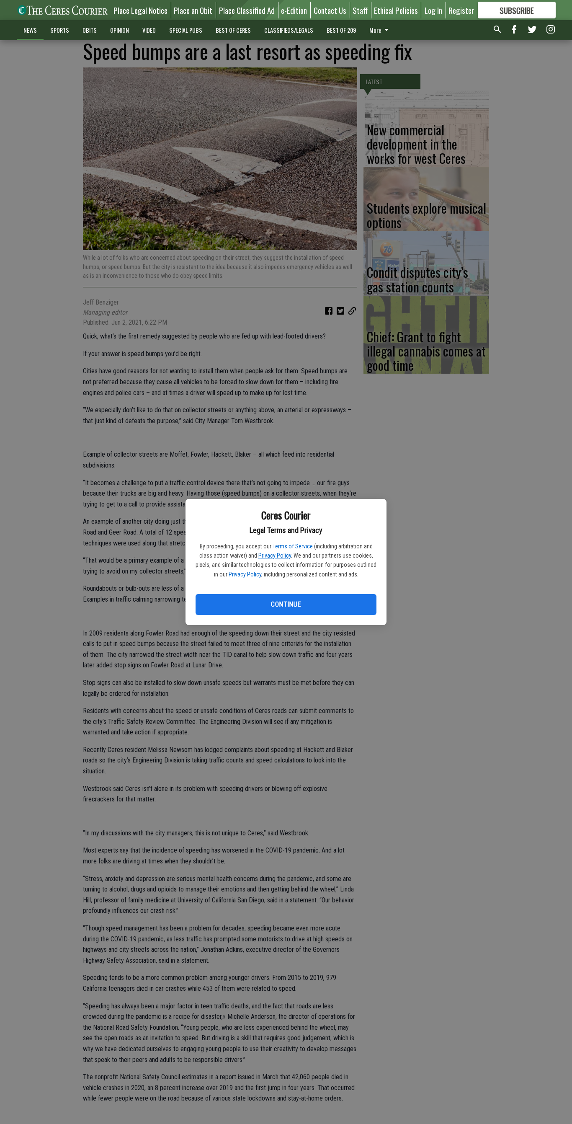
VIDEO (149, 30)
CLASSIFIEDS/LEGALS (288, 30)
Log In (433, 10)
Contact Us (330, 10)
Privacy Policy (274, 555)
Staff (360, 10)
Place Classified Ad (247, 10)
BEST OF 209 (341, 30)
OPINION (119, 30)
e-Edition (294, 10)
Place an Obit (193, 10)
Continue (286, 604)
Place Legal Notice (140, 10)
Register (461, 10)
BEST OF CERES (233, 30)
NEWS (30, 30)
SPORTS (59, 30)
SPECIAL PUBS (185, 30)
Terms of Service (293, 546)
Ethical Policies (396, 10)
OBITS (89, 30)
